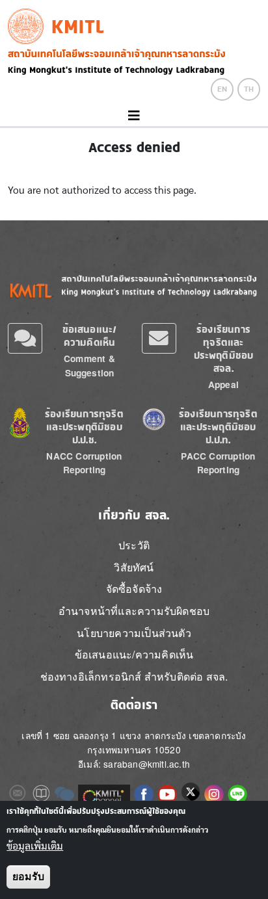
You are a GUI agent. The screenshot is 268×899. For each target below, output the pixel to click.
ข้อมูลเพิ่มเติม (35, 846)
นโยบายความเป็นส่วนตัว (134, 632)
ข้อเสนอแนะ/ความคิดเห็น (89, 335)
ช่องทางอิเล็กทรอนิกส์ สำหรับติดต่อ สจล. (134, 676)
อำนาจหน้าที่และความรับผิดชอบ (134, 610)
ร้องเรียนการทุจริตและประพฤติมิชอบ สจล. (224, 348)
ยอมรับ (28, 876)
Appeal (223, 384)
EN (222, 89)
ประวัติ (134, 545)
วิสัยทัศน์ (134, 567)
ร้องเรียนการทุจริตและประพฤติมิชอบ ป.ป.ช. (84, 427)
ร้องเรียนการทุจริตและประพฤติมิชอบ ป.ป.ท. (218, 427)
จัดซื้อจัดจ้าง (134, 588)
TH (249, 89)
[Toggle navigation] (134, 116)
